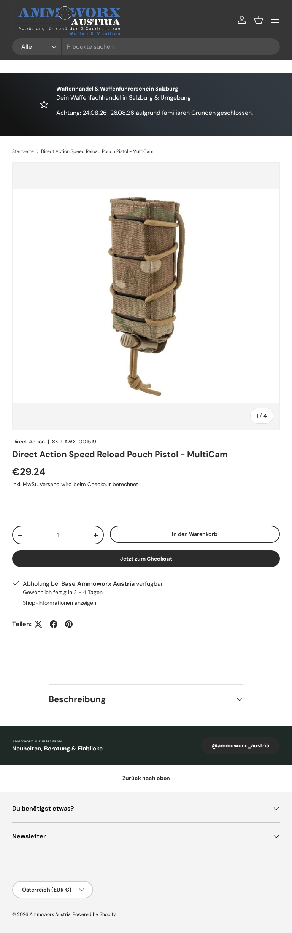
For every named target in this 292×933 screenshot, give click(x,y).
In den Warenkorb (194, 534)
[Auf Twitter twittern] (38, 624)
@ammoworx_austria (240, 745)
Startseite (23, 151)
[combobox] (146, 46)
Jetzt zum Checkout (146, 558)
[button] (258, 19)
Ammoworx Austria (50, 914)
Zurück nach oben (146, 778)
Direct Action (28, 441)
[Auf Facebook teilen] (53, 624)
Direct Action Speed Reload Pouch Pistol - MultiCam (97, 151)
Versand (50, 484)
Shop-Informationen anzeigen (59, 602)
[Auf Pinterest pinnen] (68, 624)
